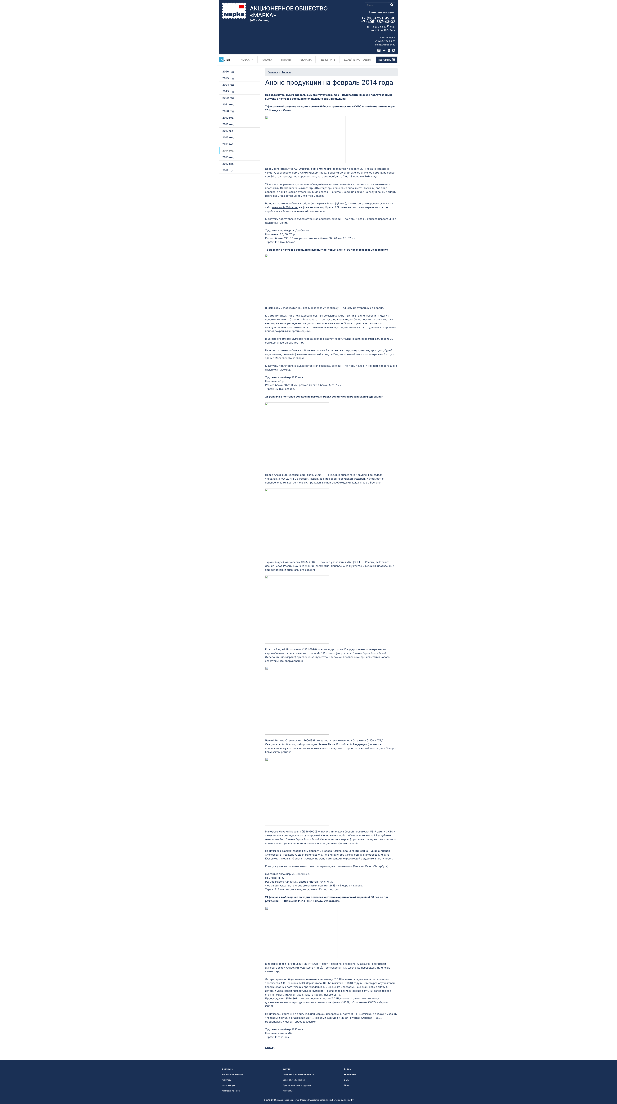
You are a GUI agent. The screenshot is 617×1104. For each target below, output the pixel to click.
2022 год (228, 97)
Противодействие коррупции (297, 1085)
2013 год (227, 157)
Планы (286, 59)
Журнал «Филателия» (232, 1074)
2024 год (228, 84)
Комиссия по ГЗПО (231, 1091)
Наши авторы (228, 1085)
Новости (247, 59)
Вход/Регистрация (357, 59)
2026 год (228, 71)
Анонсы (286, 72)
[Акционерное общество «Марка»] (234, 10)
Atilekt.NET (349, 1100)
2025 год (228, 78)
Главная (273, 72)
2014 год (227, 150)
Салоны (347, 1069)
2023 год (228, 91)
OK (347, 1080)
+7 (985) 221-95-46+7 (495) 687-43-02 (378, 20)
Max (348, 1085)
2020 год (228, 111)
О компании (227, 1069)
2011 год (227, 170)
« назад (269, 1047)
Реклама (305, 59)
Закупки (287, 1069)
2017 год (227, 130)
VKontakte (351, 1074)
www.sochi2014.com (285, 207)
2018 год (227, 124)
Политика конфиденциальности (298, 1074)
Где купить (327, 59)
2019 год (227, 117)
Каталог (267, 59)
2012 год (227, 163)
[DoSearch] (391, 5)
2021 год (227, 104)
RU (221, 59)
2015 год (227, 144)
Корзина (384, 59)
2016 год (227, 137)
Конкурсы (226, 1080)
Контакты (287, 1091)
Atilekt (328, 1100)
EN (228, 59)
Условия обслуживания (294, 1080)
